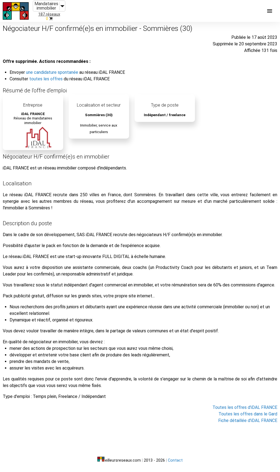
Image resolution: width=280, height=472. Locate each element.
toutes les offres (46, 78)
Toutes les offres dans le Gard (247, 414)
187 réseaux (49, 14)
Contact (175, 460)
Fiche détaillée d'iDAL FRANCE (247, 420)
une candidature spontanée (52, 72)
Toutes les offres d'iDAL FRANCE (244, 407)
